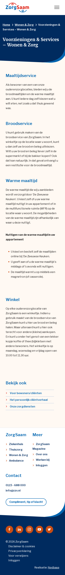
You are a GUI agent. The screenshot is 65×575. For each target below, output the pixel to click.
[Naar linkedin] (19, 529)
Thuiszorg (15, 449)
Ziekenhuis (16, 444)
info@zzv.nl (13, 490)
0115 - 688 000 (16, 485)
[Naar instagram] (29, 529)
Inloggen (42, 465)
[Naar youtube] (39, 529)
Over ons (42, 454)
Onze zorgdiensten (22, 406)
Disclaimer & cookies (21, 546)
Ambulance (16, 460)
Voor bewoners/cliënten (26, 393)
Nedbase (53, 567)
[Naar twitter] (49, 529)
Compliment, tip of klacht (26, 502)
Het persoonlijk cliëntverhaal (29, 399)
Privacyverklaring (19, 551)
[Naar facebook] (9, 529)
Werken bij (43, 459)
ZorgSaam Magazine (41, 446)
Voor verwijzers (18, 555)
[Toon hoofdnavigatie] (56, 7)
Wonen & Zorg (18, 455)
